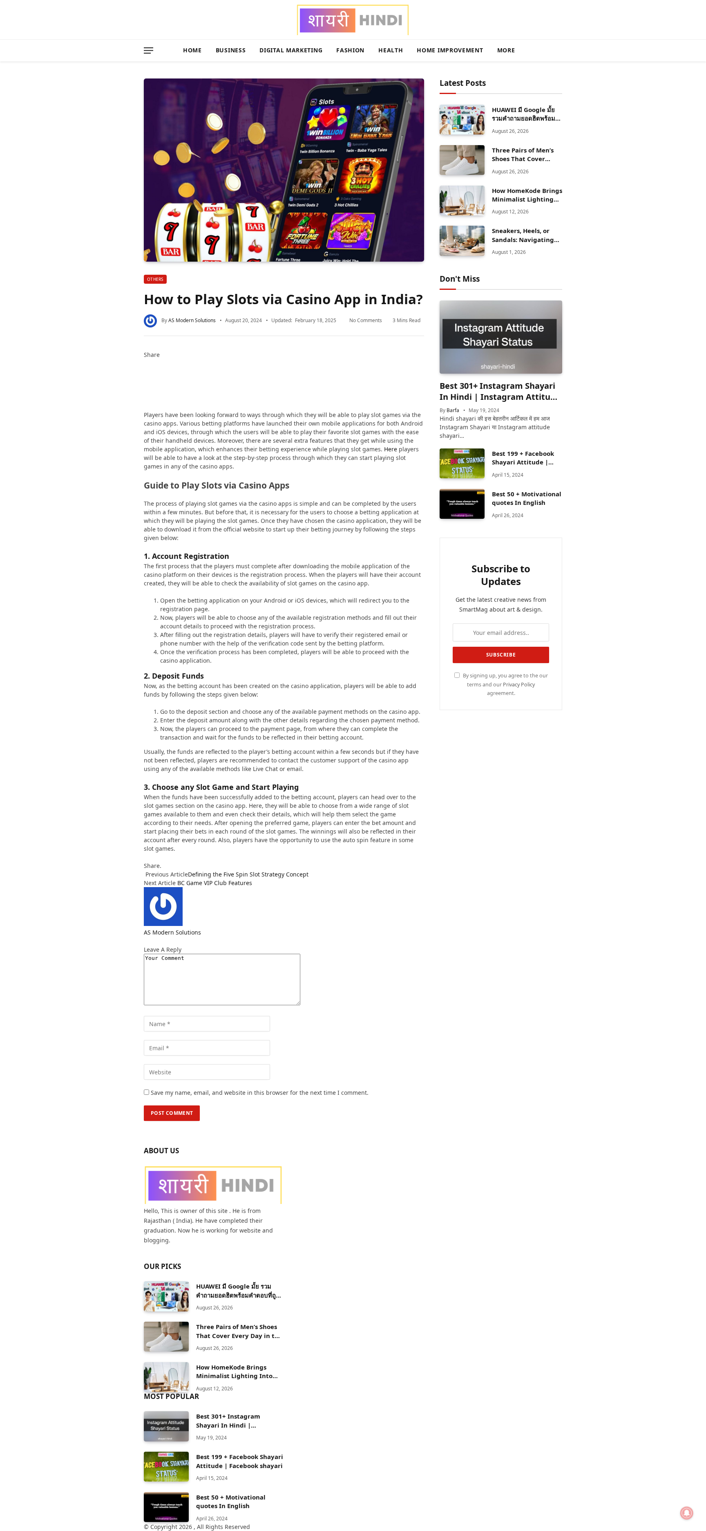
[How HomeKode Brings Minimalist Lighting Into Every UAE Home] (462, 200)
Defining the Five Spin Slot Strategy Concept (249, 874)
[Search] (558, 50)
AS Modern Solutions (192, 320)
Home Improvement (450, 50)
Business (231, 50)
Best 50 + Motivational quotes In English (526, 498)
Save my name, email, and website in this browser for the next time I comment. (260, 1092)
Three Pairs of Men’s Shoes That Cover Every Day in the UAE (524, 155)
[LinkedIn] (146, 380)
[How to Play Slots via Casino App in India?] (284, 170)
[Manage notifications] (686, 1513)
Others (155, 279)
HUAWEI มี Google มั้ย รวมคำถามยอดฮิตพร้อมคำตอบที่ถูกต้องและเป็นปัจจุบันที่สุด (523, 114)
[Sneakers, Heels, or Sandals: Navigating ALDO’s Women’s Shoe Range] (462, 241)
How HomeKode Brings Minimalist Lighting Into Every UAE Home (527, 195)
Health (390, 50)
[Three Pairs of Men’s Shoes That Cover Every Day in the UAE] (462, 160)
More (506, 50)
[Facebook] (146, 363)
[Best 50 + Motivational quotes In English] (462, 504)
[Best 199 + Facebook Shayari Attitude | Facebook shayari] (462, 463)
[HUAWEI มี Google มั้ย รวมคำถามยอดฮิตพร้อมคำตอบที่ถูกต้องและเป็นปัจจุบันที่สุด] (462, 119)
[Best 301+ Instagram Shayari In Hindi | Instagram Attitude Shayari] (501, 337)
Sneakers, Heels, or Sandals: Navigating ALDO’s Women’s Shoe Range (525, 235)
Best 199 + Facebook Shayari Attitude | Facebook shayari (523, 458)
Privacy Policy (519, 684)
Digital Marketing (290, 50)
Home (192, 50)
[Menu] (148, 50)
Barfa (453, 410)
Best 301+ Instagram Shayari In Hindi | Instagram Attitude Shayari (500, 391)
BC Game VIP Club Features (214, 883)
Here (390, 449)
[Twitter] (146, 372)
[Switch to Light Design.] (546, 50)
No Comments (365, 320)
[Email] (146, 406)
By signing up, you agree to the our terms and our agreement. (505, 684)
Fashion (350, 50)
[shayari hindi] (352, 19)
